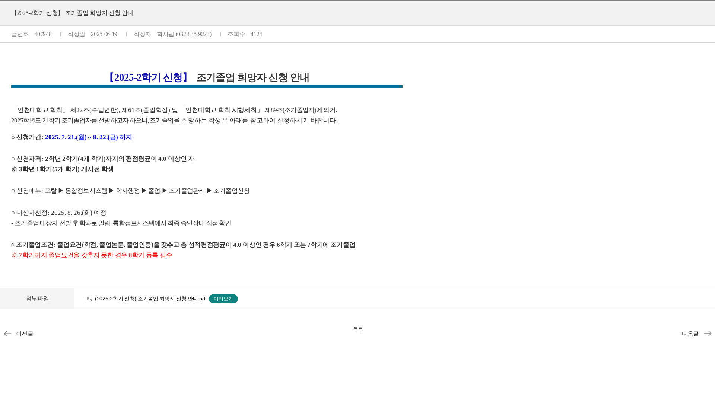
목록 (358, 329)
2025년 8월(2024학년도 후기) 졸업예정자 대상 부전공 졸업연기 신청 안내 (7, 333)
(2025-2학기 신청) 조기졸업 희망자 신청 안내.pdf (150, 299)
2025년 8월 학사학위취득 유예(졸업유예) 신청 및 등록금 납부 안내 (707, 333)
